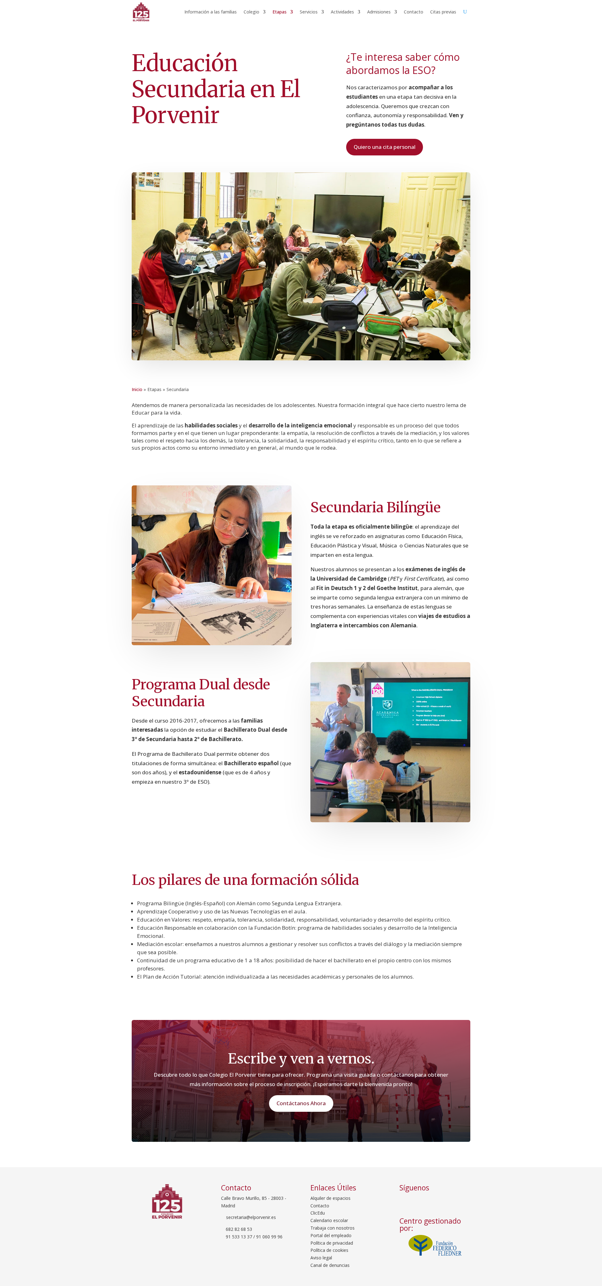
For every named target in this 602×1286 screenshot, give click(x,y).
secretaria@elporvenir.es (250, 1217)
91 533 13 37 (239, 1237)
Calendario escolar (329, 1220)
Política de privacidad (331, 1243)
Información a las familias (210, 12)
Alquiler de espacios (330, 1198)
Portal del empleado (330, 1235)
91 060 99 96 (269, 1237)
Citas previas (443, 12)
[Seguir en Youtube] (441, 1201)
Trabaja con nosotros (332, 1228)
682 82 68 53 (239, 1229)
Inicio (137, 389)
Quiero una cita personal (384, 146)
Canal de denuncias (330, 1265)
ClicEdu (317, 1213)
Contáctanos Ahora (301, 1103)
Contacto (413, 12)
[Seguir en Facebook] (406, 1201)
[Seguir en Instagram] (424, 1201)
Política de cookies (329, 1250)
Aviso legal (321, 1258)
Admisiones (379, 12)
